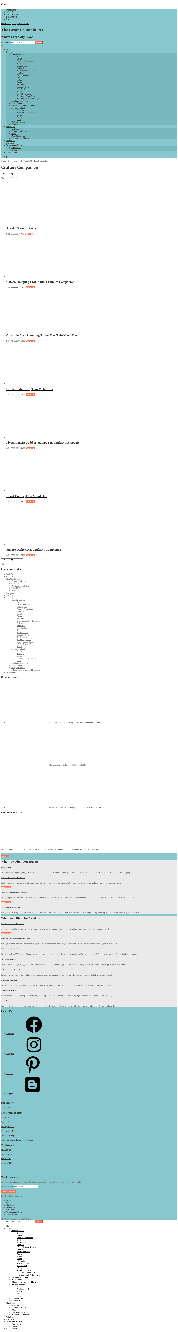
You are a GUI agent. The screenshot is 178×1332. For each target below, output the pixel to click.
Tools (19, 119)
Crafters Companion (25, 61)
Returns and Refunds (9, 1131)
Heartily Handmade (14, 579)
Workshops (16, 147)
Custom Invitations (19, 131)
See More (5, 856)
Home (8, 49)
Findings (20, 110)
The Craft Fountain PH (22, 29)
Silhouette (21, 56)
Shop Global (11, 152)
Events (14, 150)
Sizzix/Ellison (22, 66)
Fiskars (20, 80)
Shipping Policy (7, 1135)
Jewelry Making (18, 108)
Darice (19, 82)
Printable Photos (18, 136)
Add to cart (29, 234)
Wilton (19, 91)
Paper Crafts (16, 103)
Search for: (5, 42)
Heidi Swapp (22, 73)
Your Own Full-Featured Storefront (12, 924)
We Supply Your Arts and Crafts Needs (13, 878)
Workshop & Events (14, 145)
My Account (11, 19)
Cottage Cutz (22, 607)
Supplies (9, 52)
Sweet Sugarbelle (24, 94)
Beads (19, 117)
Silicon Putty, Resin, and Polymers (25, 105)
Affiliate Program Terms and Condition (17, 1140)
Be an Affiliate (12, 14)
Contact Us (6, 1122)
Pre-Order (10, 143)
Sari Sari (9, 595)
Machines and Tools (19, 101)
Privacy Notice (7, 1127)
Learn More (6, 887)
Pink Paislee (22, 89)
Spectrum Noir (23, 87)
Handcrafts (10, 126)
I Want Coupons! (8, 1191)
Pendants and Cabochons (27, 112)
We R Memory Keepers (26, 70)
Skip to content (23, 23)
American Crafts (23, 75)
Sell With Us (11, 17)
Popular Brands (17, 54)
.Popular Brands (23, 161)
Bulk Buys (10, 574)
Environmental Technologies (28, 98)
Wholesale (10, 140)
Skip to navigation (8, 23)
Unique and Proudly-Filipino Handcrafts (14, 892)
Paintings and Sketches (20, 138)
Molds (19, 115)
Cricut (19, 59)
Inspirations (11, 10)
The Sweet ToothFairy (26, 96)
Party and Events (18, 122)
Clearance (15, 124)
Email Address (7, 1186)
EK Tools (21, 84)
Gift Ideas (15, 129)
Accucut (20, 77)
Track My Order (7, 1154)
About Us (10, 12)
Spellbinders (22, 63)
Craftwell (20, 68)
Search (39, 43)
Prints (13, 133)
